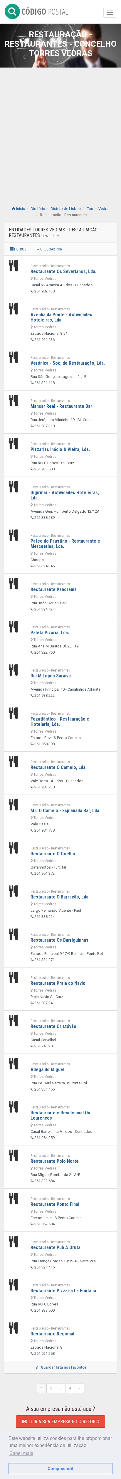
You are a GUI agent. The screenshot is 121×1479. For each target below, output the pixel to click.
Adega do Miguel (47, 1069)
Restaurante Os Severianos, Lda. (63, 271)
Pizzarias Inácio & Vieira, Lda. (60, 449)
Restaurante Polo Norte (55, 1161)
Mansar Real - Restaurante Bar (61, 406)
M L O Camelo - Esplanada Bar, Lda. (65, 810)
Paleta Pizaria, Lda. (50, 632)
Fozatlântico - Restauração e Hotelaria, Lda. (60, 721)
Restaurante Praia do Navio (58, 983)
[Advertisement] (60, 130)
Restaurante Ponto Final (55, 1204)
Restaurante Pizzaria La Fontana (63, 1290)
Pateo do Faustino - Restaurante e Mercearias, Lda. (65, 543)
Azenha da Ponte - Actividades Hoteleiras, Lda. (61, 317)
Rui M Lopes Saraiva (51, 676)
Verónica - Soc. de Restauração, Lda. (68, 363)
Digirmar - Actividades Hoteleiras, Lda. (65, 495)
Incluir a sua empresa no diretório (60, 1421)
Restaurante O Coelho (53, 854)
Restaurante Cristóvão (53, 1026)
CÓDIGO (44, 10)
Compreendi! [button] (60, 1468)
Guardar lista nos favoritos (63, 1367)
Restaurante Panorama (54, 589)
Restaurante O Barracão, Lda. (60, 897)
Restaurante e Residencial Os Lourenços (60, 1115)
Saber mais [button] (21, 1453)
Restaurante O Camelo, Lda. (59, 767)
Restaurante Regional (52, 1334)
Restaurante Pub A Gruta (55, 1247)
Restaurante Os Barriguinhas (59, 940)
